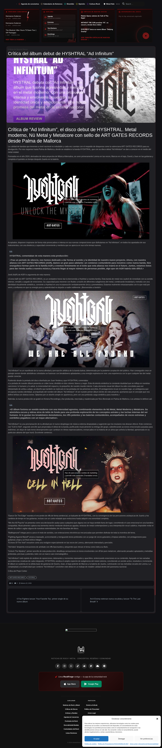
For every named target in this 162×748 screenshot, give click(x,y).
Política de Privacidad (91, 709)
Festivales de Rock (71, 721)
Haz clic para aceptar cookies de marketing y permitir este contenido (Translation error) (81, 201)
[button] (157, 719)
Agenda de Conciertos (71, 717)
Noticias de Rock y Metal (71, 705)
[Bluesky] (97, 666)
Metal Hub (110, 4)
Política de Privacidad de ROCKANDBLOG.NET (113, 744)
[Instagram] (64, 666)
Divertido (70, 4)
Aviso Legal (92, 713)
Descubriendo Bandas (71, 725)
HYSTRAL (31, 577)
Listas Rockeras (71, 733)
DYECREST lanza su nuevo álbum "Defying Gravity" (97, 30)
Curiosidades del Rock (71, 729)
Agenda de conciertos (30, 4)
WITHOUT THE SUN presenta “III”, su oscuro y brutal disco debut (94, 24)
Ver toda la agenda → (16, 39)
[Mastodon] (91, 666)
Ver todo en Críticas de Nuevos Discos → (95, 38)
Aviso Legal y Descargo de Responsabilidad (144, 744)
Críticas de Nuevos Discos (18, 49)
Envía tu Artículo (91, 705)
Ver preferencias (146, 739)
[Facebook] (57, 666)
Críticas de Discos (71, 709)
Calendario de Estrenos (52, 4)
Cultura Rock (94, 4)
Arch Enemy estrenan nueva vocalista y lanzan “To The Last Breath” (115, 600)
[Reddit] (84, 666)
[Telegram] (104, 666)
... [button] (118, 3)
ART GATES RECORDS (17, 577)
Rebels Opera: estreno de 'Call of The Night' (94, 17)
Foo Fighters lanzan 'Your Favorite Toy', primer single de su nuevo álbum (42, 600)
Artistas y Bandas (71, 713)
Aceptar (96, 739)
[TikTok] (77, 666)
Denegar (121, 739)
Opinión (82, 4)
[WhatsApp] (71, 666)
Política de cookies (91, 744)
